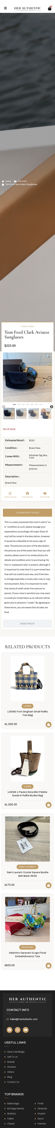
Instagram (10, 497)
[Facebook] (9, 1030)
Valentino (27, 947)
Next (51, 406)
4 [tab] (27, 405)
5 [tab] (32, 405)
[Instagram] (18, 1030)
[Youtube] (26, 1030)
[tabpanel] (27, 377)
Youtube (45, 497)
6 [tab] (36, 405)
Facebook (27, 497)
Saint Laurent (27, 867)
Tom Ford (22, 181)
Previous (3, 406)
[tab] (27, 513)
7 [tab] (40, 405)
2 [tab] (18, 405)
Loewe (27, 706)
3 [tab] (23, 405)
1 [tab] (14, 405)
